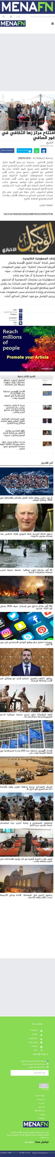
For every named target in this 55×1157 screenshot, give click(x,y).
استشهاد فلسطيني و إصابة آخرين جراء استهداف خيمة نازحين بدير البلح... (26, 824)
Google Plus (33, 1038)
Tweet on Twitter (23, 150)
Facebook (34, 1030)
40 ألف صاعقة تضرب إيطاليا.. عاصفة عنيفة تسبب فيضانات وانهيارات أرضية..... (26, 571)
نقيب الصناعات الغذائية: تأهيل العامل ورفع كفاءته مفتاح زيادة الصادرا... (13, 421)
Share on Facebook (7, 150)
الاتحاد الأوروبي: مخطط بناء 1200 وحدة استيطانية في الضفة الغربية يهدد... (14, 394)
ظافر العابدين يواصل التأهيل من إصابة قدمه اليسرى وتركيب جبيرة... (14, 433)
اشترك (44, 1085)
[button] (11, 17)
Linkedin (34, 1046)
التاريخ (49, 142)
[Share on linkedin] (43, 150)
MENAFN (25, 158)
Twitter (35, 1034)
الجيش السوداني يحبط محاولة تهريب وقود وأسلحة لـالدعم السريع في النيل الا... (26, 788)
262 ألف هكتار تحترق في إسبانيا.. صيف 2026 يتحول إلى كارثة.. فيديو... (26, 607)
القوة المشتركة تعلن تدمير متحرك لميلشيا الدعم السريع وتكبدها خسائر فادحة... (26, 716)
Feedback (41, 1118)
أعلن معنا (41, 1107)
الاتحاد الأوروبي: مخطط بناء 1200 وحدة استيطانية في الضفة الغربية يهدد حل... (26, 752)
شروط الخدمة (40, 1095)
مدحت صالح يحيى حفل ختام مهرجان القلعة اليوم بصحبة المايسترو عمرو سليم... (12, 445)
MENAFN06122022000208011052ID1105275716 (28, 214)
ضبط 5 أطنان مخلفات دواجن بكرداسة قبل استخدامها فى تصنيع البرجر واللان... (14, 408)
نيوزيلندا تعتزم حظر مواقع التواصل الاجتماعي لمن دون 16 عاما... (26, 643)
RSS (36, 1050)
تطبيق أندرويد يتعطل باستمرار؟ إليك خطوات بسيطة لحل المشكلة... (14, 382)
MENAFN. (15, 1153)
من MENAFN (40, 1110)
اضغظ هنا (29, 1142)
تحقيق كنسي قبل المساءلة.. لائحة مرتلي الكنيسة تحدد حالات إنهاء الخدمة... (26, 896)
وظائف (42, 1114)
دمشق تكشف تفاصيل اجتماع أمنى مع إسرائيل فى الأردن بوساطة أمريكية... (26, 679)
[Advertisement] (27, 62)
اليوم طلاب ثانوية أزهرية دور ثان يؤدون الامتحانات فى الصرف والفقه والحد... (26, 860)
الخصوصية (41, 1099)
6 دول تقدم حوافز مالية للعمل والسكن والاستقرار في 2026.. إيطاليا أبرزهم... (26, 499)
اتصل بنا (42, 1103)
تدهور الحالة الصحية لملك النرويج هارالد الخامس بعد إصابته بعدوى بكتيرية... (26, 535)
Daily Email (33, 1042)
